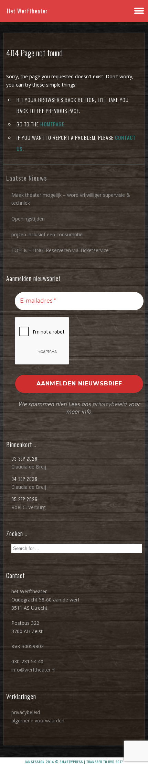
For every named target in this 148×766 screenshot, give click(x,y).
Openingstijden (28, 218)
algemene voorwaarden (37, 720)
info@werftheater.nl (33, 669)
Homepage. (53, 124)
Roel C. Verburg (28, 507)
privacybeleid (109, 404)
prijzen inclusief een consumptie (47, 234)
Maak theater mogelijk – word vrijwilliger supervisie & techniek (70, 199)
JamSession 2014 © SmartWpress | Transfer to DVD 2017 (74, 761)
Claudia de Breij (28, 466)
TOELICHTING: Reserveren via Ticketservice (60, 250)
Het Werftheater (27, 11)
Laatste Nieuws (26, 177)
